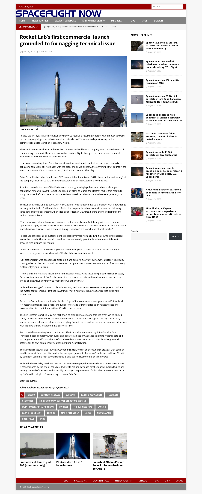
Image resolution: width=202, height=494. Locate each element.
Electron (112, 395)
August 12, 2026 (154, 220)
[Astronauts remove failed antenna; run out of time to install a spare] (137, 137)
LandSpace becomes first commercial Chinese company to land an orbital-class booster (164, 117)
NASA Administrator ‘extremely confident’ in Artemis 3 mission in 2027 (163, 192)
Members (116, 20)
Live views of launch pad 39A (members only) (35, 463)
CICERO (31, 395)
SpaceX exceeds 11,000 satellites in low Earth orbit (161, 153)
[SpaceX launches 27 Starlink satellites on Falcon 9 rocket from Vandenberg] (137, 46)
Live (133, 20)
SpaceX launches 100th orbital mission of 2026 (163, 81)
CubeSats (70, 395)
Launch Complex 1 (32, 413)
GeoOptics (27, 401)
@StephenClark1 (61, 387)
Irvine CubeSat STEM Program (38, 407)
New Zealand (104, 413)
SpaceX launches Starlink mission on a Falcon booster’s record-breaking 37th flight (162, 64)
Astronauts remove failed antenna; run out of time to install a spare (161, 136)
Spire (42, 419)
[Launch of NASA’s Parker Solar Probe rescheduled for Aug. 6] (110, 446)
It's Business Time (83, 407)
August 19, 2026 (154, 124)
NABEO (88, 413)
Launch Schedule (65, 20)
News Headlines (141, 35)
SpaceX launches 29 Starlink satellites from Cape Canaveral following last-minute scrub (163, 99)
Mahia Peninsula (70, 413)
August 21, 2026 (154, 86)
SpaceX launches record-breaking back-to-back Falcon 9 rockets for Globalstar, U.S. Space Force (164, 172)
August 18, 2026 (154, 143)
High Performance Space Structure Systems (62, 401)
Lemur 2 (51, 413)
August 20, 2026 (154, 105)
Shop (145, 20)
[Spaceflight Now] (58, 15)
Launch (102, 407)
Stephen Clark (45, 51)
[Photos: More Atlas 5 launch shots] (73, 446)
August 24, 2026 (154, 71)
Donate (158, 20)
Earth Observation (91, 395)
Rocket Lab (28, 419)
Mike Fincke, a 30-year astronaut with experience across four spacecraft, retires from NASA (163, 212)
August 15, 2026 (154, 180)
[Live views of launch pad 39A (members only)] (37, 446)
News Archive (40, 20)
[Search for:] (167, 6)
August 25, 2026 (154, 52)
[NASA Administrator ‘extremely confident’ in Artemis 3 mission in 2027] (137, 193)
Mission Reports (92, 20)
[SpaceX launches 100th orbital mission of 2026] (137, 83)
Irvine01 (63, 407)
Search (134, 231)
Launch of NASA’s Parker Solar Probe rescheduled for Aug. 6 (108, 465)
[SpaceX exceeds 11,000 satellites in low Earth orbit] (137, 155)
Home (22, 20)
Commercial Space (50, 395)
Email (22, 380)
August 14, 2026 (154, 199)
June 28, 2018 (28, 51)
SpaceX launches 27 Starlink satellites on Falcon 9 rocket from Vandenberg (162, 45)
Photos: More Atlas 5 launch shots (69, 463)
